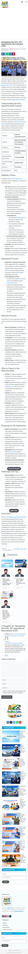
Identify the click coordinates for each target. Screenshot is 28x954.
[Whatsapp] (17, 722)
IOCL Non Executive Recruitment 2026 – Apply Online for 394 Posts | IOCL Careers (6, 614)
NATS (7, 270)
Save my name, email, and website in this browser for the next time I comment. (14, 691)
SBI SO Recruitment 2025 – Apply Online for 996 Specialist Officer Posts (23, 776)
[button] (22, 2)
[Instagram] (11, 722)
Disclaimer (5, 925)
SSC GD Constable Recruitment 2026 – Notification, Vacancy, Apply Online (23, 858)
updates (22, 491)
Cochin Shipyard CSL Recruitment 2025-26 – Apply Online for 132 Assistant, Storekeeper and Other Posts (22, 791)
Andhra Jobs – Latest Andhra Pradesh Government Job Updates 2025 (22, 734)
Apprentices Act (9, 386)
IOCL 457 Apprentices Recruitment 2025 (15, 517)
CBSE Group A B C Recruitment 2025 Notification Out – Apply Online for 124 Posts (22, 845)
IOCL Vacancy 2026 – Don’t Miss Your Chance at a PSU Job (20, 581)
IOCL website (12, 451)
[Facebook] (8, 722)
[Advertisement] (14, 24)
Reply (6, 655)
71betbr (7, 641)
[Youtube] (20, 722)
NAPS (17, 272)
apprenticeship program (18, 99)
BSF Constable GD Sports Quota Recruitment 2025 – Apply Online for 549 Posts (23, 818)
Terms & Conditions (7, 929)
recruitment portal (12, 283)
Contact (5, 923)
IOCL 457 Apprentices (16, 178)
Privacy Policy (6, 927)
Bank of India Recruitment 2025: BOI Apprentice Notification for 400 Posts (23, 804)
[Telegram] (14, 722)
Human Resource (21, 217)
